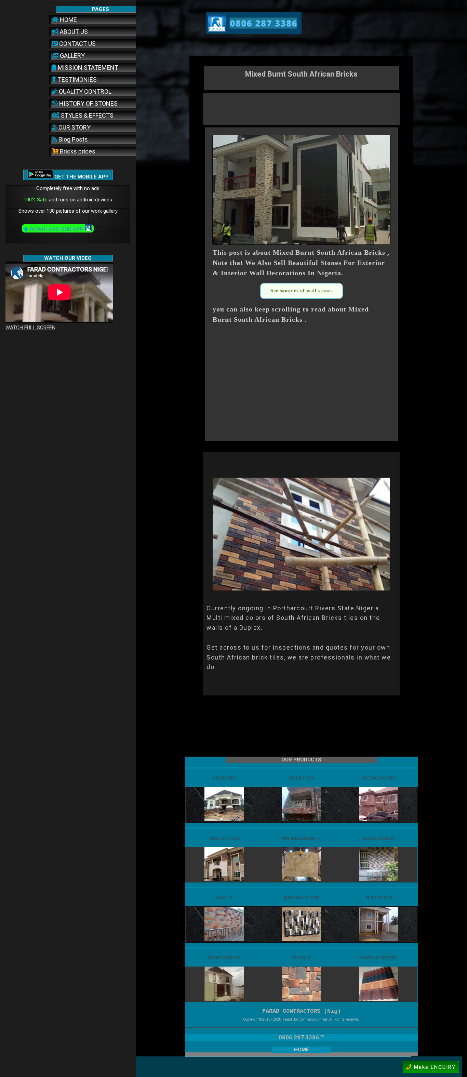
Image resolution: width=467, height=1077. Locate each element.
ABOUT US (73, 31)
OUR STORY (74, 127)
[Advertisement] (301, 108)
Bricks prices (76, 151)
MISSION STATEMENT (87, 67)
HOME (67, 19)
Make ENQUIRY (434, 1067)
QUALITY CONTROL (84, 91)
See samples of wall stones (301, 290)
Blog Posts (72, 139)
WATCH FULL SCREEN (30, 327)
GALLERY (71, 55)
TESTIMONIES (76, 79)
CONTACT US (77, 43)
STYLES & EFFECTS (86, 115)
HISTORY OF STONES (88, 103)
